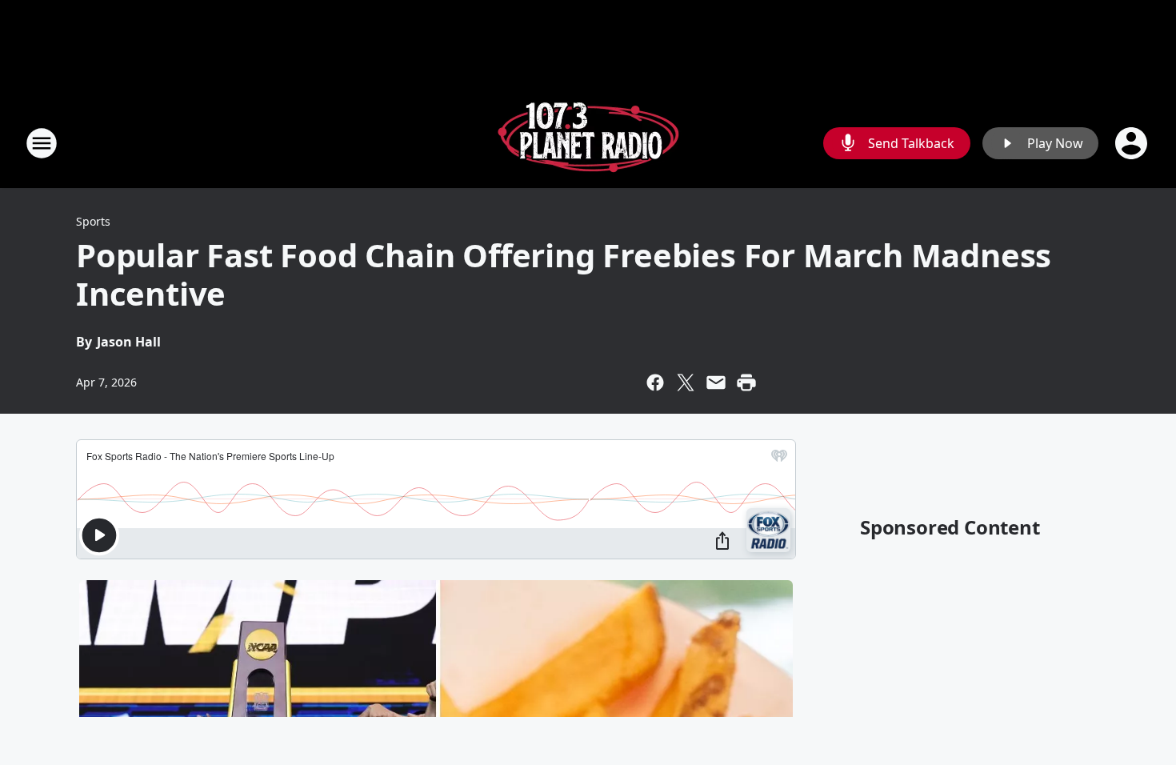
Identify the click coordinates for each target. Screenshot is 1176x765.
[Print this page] (746, 382)
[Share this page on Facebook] (655, 382)
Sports (93, 221)
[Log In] (1132, 143)
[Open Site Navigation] (42, 143)
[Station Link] (588, 143)
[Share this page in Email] (716, 382)
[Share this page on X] (685, 382)
